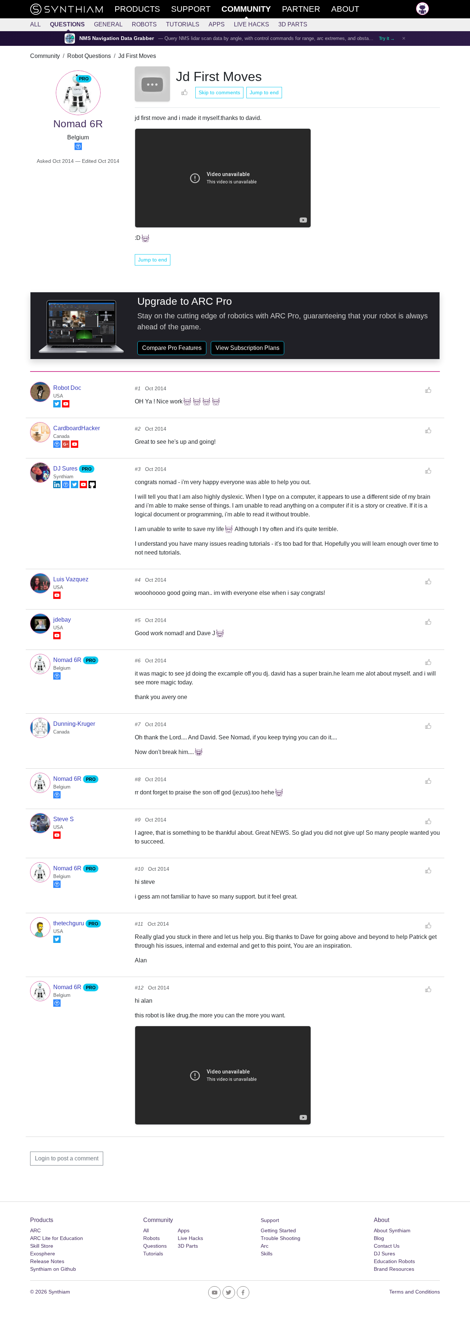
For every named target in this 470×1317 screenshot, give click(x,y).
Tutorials (182, 24)
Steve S (63, 819)
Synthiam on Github (53, 1269)
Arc (264, 1246)
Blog (379, 1238)
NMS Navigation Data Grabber (116, 38)
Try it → (387, 38)
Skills (266, 1253)
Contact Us (387, 1246)
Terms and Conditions (414, 1292)
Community (45, 56)
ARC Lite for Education (56, 1238)
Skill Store (41, 1246)
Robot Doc (67, 388)
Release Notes (47, 1261)
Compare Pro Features (172, 348)
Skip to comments (219, 92)
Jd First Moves (137, 56)
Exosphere (42, 1253)
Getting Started (278, 1230)
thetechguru (69, 923)
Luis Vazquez (70, 579)
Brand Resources (394, 1269)
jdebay (62, 620)
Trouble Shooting (280, 1238)
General (108, 24)
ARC (35, 1230)
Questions (67, 24)
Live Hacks (251, 24)
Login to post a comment (66, 1158)
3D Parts (292, 24)
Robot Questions (89, 56)
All (35, 24)
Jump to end (264, 92)
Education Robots (394, 1261)
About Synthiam (392, 1230)
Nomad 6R (68, 660)
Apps (217, 24)
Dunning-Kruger (74, 724)
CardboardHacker (76, 428)
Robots (144, 24)
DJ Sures (66, 468)
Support (270, 1220)
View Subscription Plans (247, 348)
